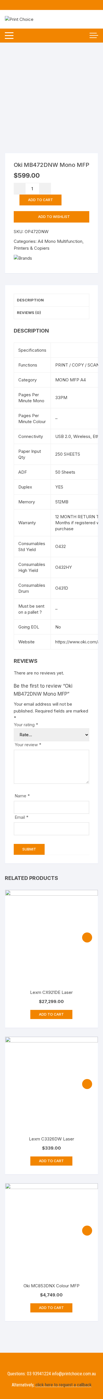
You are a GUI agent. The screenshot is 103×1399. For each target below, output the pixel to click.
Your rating (26, 724)
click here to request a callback (63, 1385)
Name (22, 795)
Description (30, 300)
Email (21, 817)
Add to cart (40, 200)
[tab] (51, 300)
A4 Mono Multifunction (60, 241)
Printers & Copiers (31, 248)
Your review (28, 744)
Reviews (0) (29, 312)
